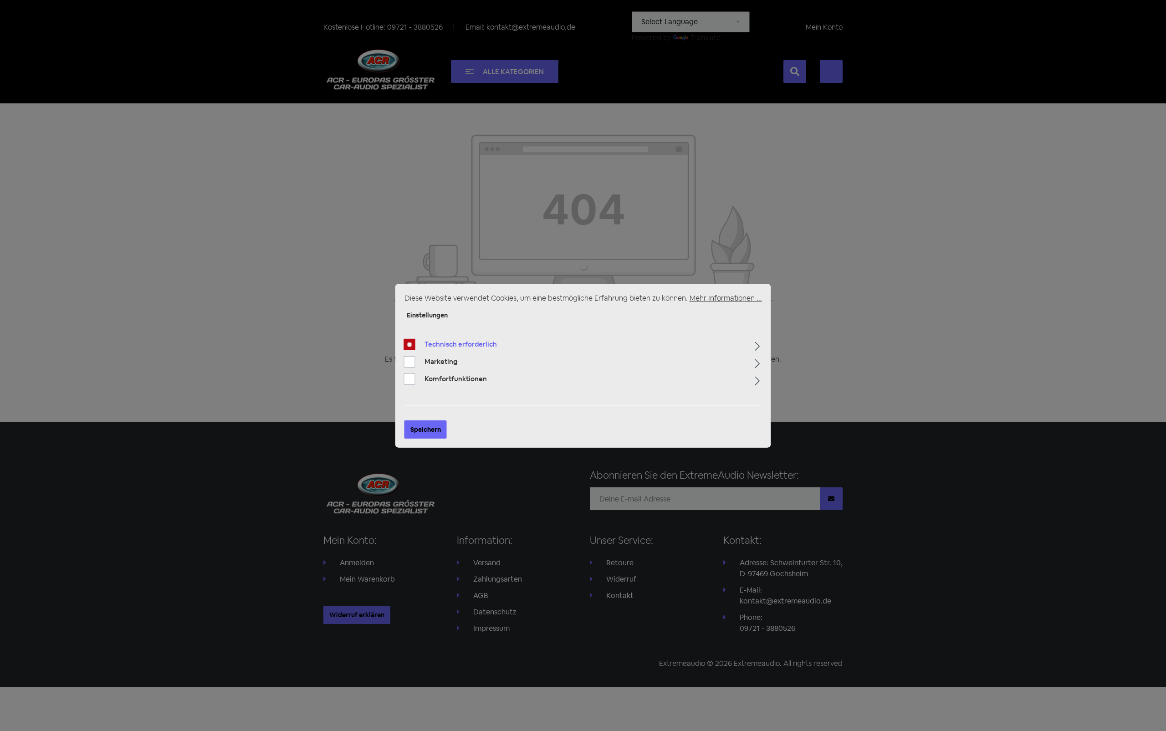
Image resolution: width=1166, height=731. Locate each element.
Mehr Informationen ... (726, 297)
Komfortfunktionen (455, 378)
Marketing (440, 361)
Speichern (425, 429)
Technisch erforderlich (460, 344)
